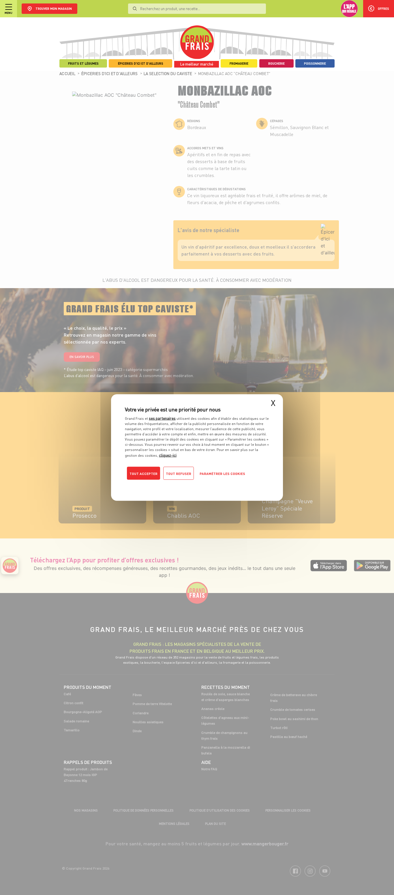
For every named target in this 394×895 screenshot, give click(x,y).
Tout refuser (178, 473)
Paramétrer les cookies (222, 473)
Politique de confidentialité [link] (164, 485)
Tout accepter (143, 473)
